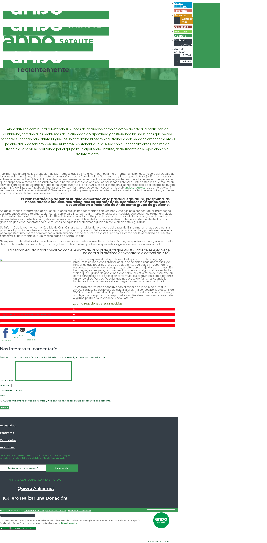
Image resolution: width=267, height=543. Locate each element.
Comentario (7, 380)
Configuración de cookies (23, 528)
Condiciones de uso (34, 510)
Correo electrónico (11, 390)
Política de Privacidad (79, 510)
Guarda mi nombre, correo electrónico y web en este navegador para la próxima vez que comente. (57, 400)
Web (2, 395)
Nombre (5, 385)
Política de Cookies (56, 510)
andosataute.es (135, 187)
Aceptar (5, 528)
